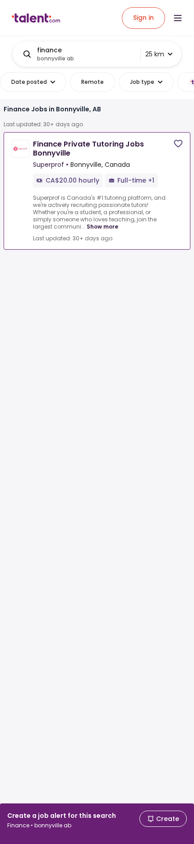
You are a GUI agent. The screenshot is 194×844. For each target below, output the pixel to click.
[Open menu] (177, 18)
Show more (102, 226)
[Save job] (178, 143)
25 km (154, 54)
